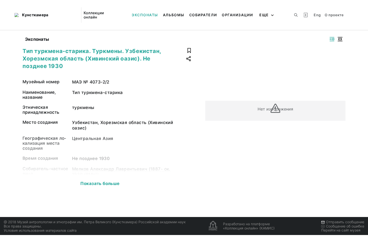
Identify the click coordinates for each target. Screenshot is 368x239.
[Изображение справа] (332, 39)
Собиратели (203, 15)
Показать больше (99, 183)
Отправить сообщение (345, 222)
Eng (317, 15)
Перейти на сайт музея (340, 230)
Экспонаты (145, 15)
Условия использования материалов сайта (40, 230)
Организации (237, 15)
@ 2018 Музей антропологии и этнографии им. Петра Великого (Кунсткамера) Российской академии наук (95, 222)
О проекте (334, 15)
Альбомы (173, 15)
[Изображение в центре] (340, 39)
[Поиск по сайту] (296, 15)
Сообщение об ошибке (345, 226)
